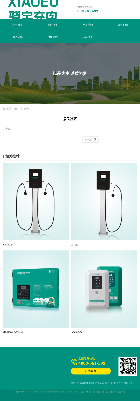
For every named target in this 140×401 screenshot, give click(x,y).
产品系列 (87, 24)
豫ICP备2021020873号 (66, 391)
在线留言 (90, 371)
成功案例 (122, 24)
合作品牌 (52, 36)
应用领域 (24, 108)
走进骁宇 (52, 24)
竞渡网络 (121, 391)
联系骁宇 (87, 36)
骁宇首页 (17, 24)
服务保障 (17, 36)
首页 (16, 108)
